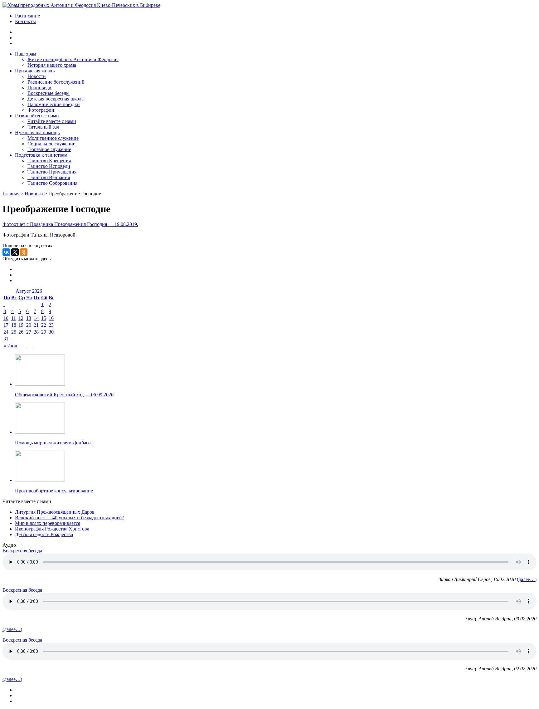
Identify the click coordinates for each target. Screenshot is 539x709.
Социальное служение (51, 143)
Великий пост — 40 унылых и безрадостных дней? (69, 517)
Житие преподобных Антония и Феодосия (73, 59)
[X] (15, 252)
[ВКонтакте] (6, 252)
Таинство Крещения (49, 160)
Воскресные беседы (48, 93)
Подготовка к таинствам (41, 155)
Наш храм (25, 53)
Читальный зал (43, 127)
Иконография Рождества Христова (52, 528)
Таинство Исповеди (48, 166)
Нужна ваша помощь (37, 132)
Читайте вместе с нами (51, 121)
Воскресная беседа (22, 550)
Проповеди (39, 87)
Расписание (27, 15)
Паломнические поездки (53, 104)
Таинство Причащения (51, 171)
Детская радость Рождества (44, 534)
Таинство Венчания (48, 177)
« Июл (10, 345)
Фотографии (40, 110)
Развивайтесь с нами (37, 115)
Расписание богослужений (56, 82)
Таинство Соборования (52, 183)
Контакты (25, 21)
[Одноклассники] (23, 252)
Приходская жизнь (35, 70)
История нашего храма (51, 65)
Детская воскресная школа (55, 98)
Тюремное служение (49, 149)
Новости (36, 76)
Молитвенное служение (53, 138)
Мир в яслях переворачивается (47, 523)
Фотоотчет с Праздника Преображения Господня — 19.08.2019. (70, 224)
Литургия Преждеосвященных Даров (55, 512)
